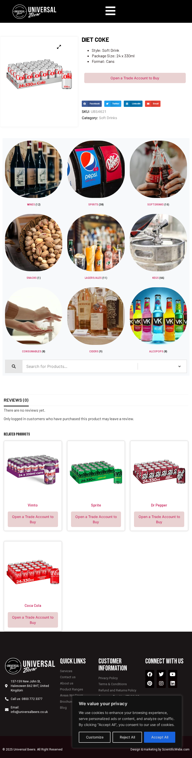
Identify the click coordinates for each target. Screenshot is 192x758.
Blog (63, 707)
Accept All (159, 737)
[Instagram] (161, 683)
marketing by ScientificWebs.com (167, 749)
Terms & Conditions (112, 684)
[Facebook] (149, 674)
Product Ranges (71, 689)
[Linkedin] (172, 683)
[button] (92, 104)
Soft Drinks (108, 118)
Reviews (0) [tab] (16, 400)
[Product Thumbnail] (59, 47)
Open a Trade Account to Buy (134, 78)
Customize (95, 737)
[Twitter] (161, 674)
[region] (127, 721)
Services (66, 671)
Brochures (67, 701)
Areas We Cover (71, 695)
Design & (137, 749)
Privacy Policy (108, 678)
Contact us (68, 677)
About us (66, 683)
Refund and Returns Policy (117, 690)
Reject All (127, 737)
